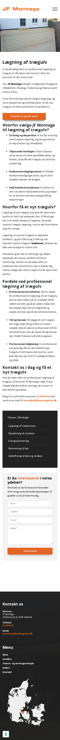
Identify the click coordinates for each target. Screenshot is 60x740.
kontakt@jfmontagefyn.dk (40, 400)
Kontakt (7, 672)
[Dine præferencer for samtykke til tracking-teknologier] (6, 734)
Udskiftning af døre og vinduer (25, 456)
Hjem (5, 655)
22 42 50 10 (43, 396)
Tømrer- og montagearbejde (18, 663)
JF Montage (15, 84)
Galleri (6, 668)
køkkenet (38, 243)
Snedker (7, 659)
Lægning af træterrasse (22, 426)
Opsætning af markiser (21, 433)
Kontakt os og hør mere (24, 116)
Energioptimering (18, 441)
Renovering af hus (18, 448)
